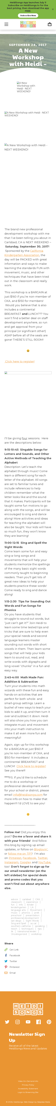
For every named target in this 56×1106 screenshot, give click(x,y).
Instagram (11, 862)
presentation (32, 915)
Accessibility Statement (28, 1088)
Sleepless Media (43, 1102)
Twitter (42, 858)
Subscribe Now (28, 15)
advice (14, 899)
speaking (40, 926)
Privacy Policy (28, 1085)
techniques (27, 928)
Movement (36, 910)
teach (14, 928)
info (21, 904)
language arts (18, 910)
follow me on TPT (20, 853)
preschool (16, 915)
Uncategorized (19, 934)
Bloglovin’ (40, 849)
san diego (16, 920)
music (14, 912)
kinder (30, 904)
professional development (25, 918)
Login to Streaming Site (28, 1092)
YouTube (44, 862)
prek (36, 912)
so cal (33, 923)
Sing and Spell (18, 923)
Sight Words (32, 920)
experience (32, 902)
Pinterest (15, 858)
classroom (16, 902)
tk (12, 931)
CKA (37, 899)
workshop (36, 934)
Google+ (26, 862)
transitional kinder (26, 931)
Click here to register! (19, 361)
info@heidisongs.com (28, 794)
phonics (26, 912)
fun (13, 904)
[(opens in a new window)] (7, 1022)
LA (31, 907)
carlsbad (26, 899)
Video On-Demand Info (28, 1081)
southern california (21, 926)
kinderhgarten (18, 907)
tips (40, 928)
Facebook (29, 858)
